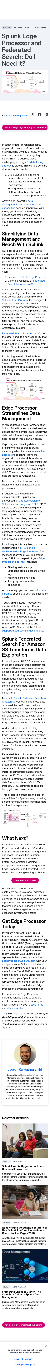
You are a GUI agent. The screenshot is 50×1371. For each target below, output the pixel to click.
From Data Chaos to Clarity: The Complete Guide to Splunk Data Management (21, 1294)
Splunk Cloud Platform (15, 300)
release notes (35, 1004)
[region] (25, 1356)
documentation (15, 1008)
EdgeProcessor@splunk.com (18, 960)
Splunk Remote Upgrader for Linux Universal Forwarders (23, 1168)
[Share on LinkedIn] (46, 114)
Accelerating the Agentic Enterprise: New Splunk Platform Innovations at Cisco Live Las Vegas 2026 (24, 1230)
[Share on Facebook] (39, 114)
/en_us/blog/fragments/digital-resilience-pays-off (26, 127)
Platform (6, 27)
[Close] (45, 1346)
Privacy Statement (23, 1359)
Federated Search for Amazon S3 (21, 333)
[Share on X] (33, 114)
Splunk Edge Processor (33, 277)
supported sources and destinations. (23, 630)
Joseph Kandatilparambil (16, 115)
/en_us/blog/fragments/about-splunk (23, 1325)
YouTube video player (25, 880)
